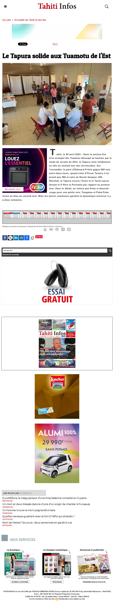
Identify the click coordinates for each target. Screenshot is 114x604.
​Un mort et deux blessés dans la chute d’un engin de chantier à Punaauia (46, 504)
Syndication (64, 599)
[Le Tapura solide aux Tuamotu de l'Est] (57, 64)
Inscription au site (77, 599)
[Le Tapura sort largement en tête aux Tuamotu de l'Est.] (57, 212)
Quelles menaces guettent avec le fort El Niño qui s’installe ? (38, 516)
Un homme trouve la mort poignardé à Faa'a (28, 510)
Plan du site (49, 599)
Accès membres (36, 599)
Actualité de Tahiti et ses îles (30, 19)
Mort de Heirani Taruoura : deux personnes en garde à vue (37, 522)
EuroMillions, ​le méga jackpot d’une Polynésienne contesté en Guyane (44, 498)
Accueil (6, 19)
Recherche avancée (11, 254)
